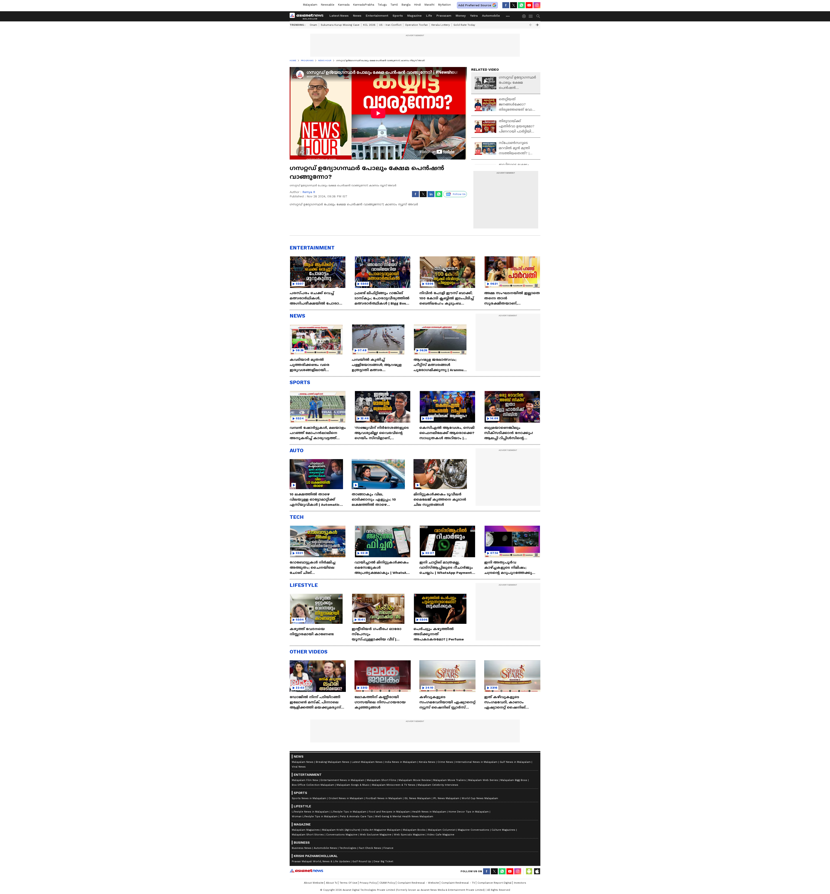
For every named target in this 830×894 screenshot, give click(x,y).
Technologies (347, 847)
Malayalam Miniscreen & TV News (393, 784)
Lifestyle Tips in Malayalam (348, 811)
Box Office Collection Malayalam (313, 784)
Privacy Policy (368, 882)
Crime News (445, 761)
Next (537, 24)
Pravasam (443, 15)
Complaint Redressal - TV (458, 882)
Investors (520, 882)
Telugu (382, 4)
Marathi (429, 4)
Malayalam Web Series (483, 780)
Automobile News (325, 847)
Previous (530, 24)
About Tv (331, 882)
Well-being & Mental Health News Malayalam (404, 816)
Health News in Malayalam (429, 811)
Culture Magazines (503, 829)
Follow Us (459, 194)
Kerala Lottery (440, 24)
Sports (398, 15)
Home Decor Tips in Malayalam (469, 811)
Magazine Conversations (473, 829)
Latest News (339, 15)
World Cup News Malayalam (480, 798)
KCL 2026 (369, 24)
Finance (388, 847)
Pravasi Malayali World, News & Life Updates (321, 861)
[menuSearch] (538, 16)
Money (461, 15)
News (357, 15)
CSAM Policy (387, 882)
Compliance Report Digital (494, 882)
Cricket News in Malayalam (346, 798)
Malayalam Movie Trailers (449, 780)
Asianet (306, 870)
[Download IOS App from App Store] (536, 871)
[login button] (525, 16)
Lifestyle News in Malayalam (310, 811)
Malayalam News (302, 761)
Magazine (414, 15)
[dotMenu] (508, 16)
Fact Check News (370, 847)
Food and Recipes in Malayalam (389, 811)
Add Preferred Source (474, 5)
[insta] (536, 5)
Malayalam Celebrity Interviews (438, 784)
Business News (301, 847)
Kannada (344, 4)
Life (429, 15)
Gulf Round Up (361, 861)
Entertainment (377, 15)
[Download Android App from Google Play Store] (529, 871)
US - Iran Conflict (390, 24)
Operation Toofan (416, 24)
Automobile (491, 15)
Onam (313, 24)
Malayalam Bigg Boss (513, 780)
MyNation (444, 4)
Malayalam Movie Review (415, 780)
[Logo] (308, 16)
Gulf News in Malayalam (515, 761)
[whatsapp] (521, 5)
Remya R (308, 192)
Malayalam (310, 4)
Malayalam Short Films (381, 780)
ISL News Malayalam (417, 798)
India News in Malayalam (401, 761)
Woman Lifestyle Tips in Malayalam (315, 816)
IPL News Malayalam (446, 798)
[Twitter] (513, 5)
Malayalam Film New (305, 780)
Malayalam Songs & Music (353, 784)
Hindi (417, 4)
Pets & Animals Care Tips (356, 816)
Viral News (299, 766)
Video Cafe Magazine (440, 834)
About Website (314, 882)
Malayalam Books (414, 829)
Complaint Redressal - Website (418, 882)
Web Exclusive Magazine (375, 834)
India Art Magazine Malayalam (381, 829)
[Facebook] (505, 5)
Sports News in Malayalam (309, 798)
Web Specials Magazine (409, 834)
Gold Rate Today (464, 24)
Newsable (327, 4)
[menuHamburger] (531, 16)
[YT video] (529, 5)
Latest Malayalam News (367, 761)
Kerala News (427, 761)
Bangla (405, 4)
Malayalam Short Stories (308, 834)
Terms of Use (348, 882)
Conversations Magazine (342, 834)
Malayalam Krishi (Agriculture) (341, 829)
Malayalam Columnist (441, 829)
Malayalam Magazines (306, 829)
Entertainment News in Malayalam (342, 780)
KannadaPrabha (363, 4)
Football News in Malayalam (384, 798)
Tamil (394, 4)
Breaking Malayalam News (332, 761)
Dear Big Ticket (383, 861)
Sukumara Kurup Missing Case (340, 24)
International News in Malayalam (476, 761)
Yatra (474, 15)
